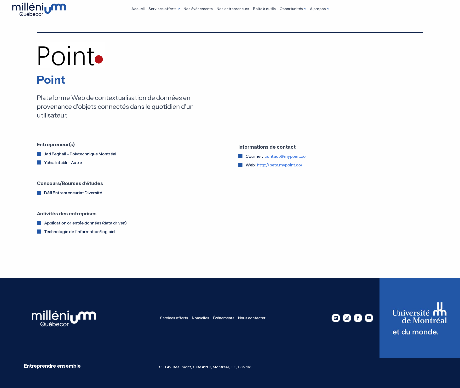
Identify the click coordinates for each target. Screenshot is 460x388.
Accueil (138, 8)
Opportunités (291, 8)
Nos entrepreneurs (233, 8)
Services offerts (163, 8)
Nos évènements (198, 8)
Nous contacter (251, 318)
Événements (223, 318)
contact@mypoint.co (285, 156)
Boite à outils (264, 8)
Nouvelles (200, 318)
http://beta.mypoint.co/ (280, 165)
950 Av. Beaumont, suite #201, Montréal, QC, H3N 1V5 (205, 367)
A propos (318, 8)
